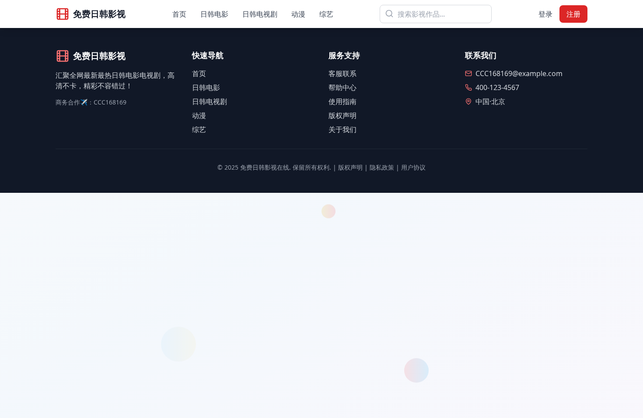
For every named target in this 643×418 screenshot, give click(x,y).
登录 (545, 14)
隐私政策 (382, 167)
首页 (179, 14)
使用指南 (342, 101)
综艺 (326, 14)
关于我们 (342, 129)
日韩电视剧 (259, 14)
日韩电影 (214, 14)
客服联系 (342, 73)
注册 (573, 14)
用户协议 (413, 167)
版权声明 (342, 115)
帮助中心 (342, 87)
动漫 (298, 14)
